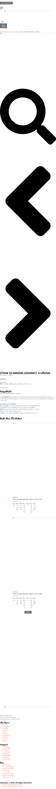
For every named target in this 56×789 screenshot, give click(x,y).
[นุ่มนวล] (14, 505)
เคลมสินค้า (5, 728)
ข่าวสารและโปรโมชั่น (8, 766)
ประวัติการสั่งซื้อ (7, 748)
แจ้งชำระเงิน (6, 770)
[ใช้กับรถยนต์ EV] (34, 506)
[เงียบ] (27, 505)
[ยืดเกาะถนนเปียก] (4, 384)
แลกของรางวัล (6, 764)
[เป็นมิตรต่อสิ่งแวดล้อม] (31, 508)
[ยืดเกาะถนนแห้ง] (14, 384)
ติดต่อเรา (5, 731)
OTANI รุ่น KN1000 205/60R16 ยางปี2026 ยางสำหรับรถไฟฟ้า (27, 594)
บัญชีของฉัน (6, 746)
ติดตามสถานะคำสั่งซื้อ (8, 768)
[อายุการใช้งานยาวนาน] (25, 384)
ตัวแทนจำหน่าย (6, 752)
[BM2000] (28, 60)
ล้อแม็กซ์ (7, 31)
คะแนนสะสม (6, 750)
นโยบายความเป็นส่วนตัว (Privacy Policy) (12, 784)
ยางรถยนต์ (12, 31)
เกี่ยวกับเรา (5, 730)
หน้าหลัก (2, 31)
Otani (17, 31)
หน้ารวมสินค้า (6, 726)
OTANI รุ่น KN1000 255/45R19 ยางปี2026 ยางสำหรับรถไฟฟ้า (27, 499)
